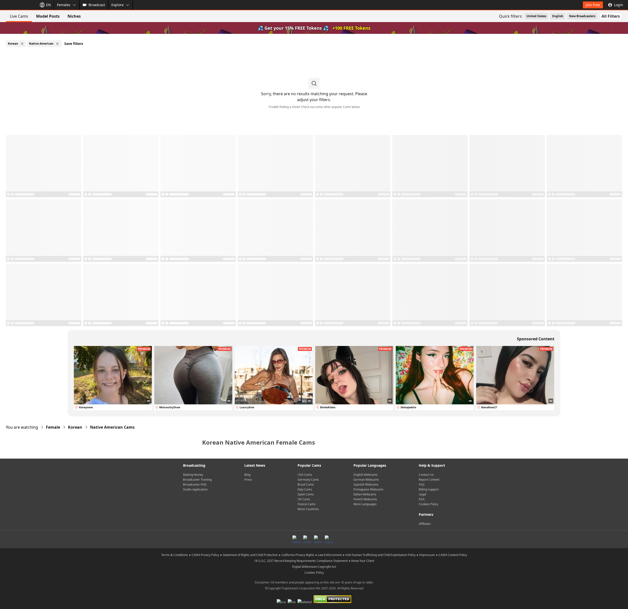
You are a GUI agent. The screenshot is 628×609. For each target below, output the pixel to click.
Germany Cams (308, 479)
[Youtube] (329, 539)
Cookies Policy (428, 504)
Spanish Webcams (366, 484)
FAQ (421, 484)
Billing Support (429, 489)
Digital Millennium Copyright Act (314, 567)
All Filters (611, 16)
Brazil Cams (306, 484)
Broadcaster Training (197, 479)
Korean (75, 427)
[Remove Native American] (57, 44)
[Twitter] (318, 539)
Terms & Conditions (174, 555)
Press (248, 479)
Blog (247, 475)
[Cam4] (17, 5)
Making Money (193, 475)
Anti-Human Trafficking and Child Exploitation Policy (380, 555)
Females (63, 4)
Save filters (73, 43)
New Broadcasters (582, 16)
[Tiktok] (296, 539)
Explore (117, 4)
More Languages (365, 504)
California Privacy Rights (297, 555)
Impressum (427, 555)
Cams (112, 427)
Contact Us (426, 475)
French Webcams (365, 499)
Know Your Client (362, 561)
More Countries (308, 509)
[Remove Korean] (22, 44)
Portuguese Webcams (368, 489)
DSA (422, 499)
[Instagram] (307, 539)
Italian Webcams (364, 494)
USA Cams (305, 475)
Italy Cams (305, 489)
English (557, 16)
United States (536, 16)
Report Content (429, 479)
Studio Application (195, 489)
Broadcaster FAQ (194, 484)
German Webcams (366, 479)
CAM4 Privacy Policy (205, 555)
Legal (422, 494)
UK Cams (304, 499)
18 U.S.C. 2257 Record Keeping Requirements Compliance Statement (301, 561)
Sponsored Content (535, 339)
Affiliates (425, 524)
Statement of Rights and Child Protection (250, 555)
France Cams (306, 504)
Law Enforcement (330, 555)
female (53, 427)
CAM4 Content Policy (453, 555)
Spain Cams (306, 494)
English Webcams (365, 475)
